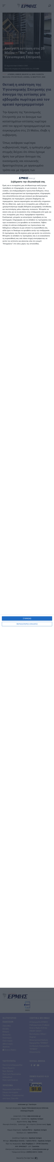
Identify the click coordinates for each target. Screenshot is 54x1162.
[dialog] (27, 581)
